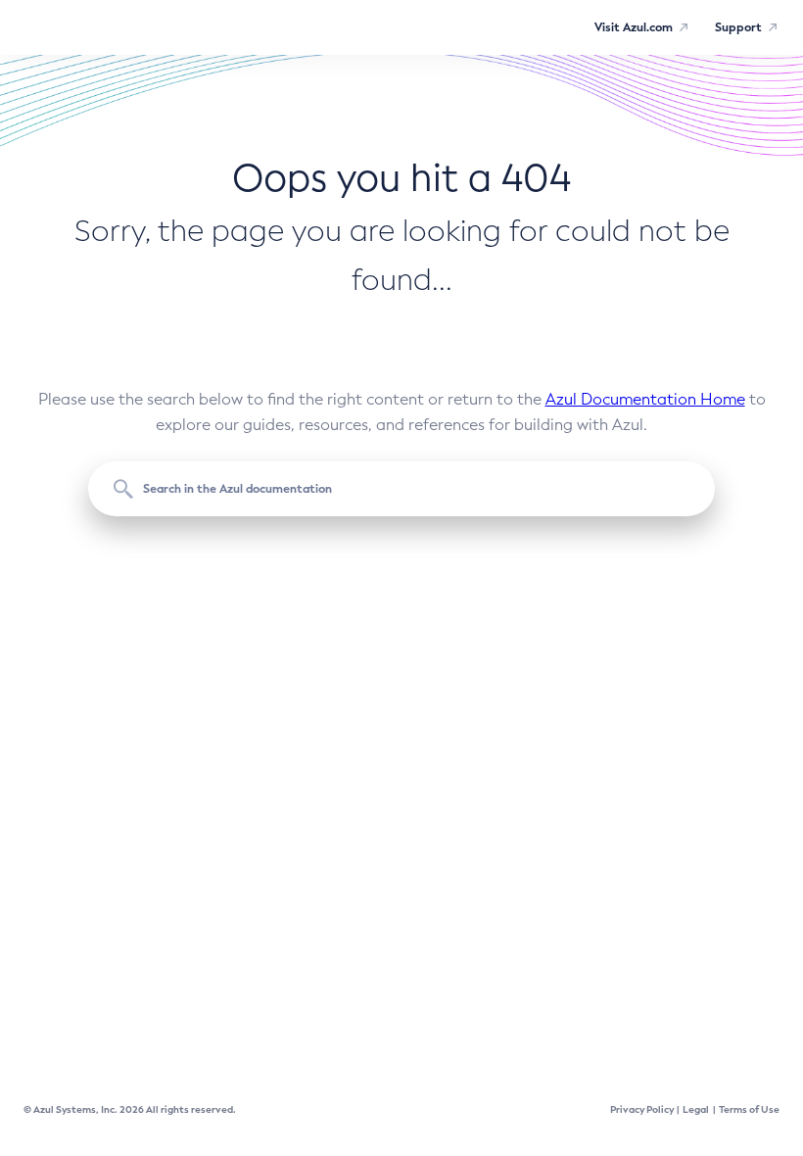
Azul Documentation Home (645, 399)
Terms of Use (749, 1109)
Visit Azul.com (633, 27)
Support (738, 27)
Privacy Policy (642, 1109)
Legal (696, 1109)
